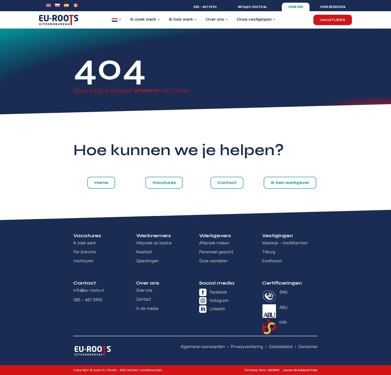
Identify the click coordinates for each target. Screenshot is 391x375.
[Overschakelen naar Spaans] (66, 5)
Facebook (218, 292)
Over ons (215, 20)
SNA (283, 292)
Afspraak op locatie (154, 242)
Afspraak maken (214, 242)
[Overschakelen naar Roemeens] (75, 5)
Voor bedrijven (332, 7)
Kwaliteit (144, 251)
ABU (283, 307)
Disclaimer (308, 346)
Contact (226, 182)
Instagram (219, 300)
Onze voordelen (213, 260)
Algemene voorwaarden (203, 346)
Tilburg (268, 251)
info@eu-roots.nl (252, 7)
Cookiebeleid (281, 346)
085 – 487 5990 (205, 7)
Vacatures (332, 20)
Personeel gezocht (216, 251)
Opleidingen (147, 260)
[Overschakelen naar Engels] (48, 5)
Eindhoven (272, 260)
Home (101, 182)
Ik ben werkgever (290, 182)
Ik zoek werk (143, 20)
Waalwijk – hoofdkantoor (285, 242)
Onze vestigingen (254, 20)
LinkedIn (217, 308)
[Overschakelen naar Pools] (57, 5)
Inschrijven (83, 260)
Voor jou (295, 7)
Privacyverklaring (247, 346)
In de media (147, 308)
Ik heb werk (181, 20)
